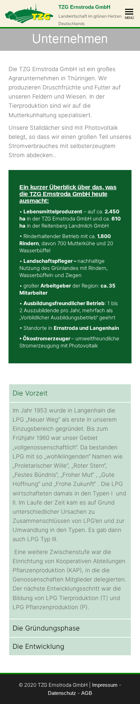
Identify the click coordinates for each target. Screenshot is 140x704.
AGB (86, 693)
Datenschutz (62, 693)
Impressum (105, 685)
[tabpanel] (70, 510)
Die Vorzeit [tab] (30, 393)
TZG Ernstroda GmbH (84, 7)
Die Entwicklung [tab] (38, 646)
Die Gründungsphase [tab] (46, 628)
